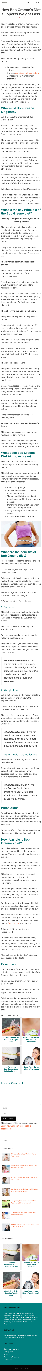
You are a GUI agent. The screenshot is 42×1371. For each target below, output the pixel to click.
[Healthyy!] (4, 2)
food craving (13, 923)
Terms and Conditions (11, 1349)
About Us (7, 1354)
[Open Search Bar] (28, 2)
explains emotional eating (27, 73)
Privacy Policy (8, 1351)
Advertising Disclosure (11, 1357)
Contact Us (8, 1359)
